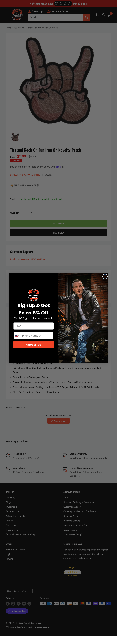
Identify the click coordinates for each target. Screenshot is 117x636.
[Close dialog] (105, 276)
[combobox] (17, 335)
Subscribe (33, 345)
